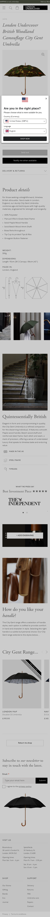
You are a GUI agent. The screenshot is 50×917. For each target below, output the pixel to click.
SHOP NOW (25, 139)
